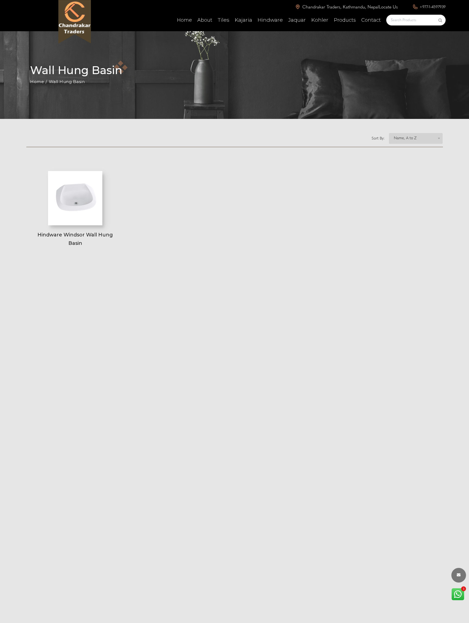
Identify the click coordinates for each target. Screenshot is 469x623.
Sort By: (378, 139)
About (204, 20)
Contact (371, 20)
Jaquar (297, 20)
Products (345, 20)
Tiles (223, 20)
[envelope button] (458, 575)
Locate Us (388, 7)
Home (184, 20)
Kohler (319, 20)
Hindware (270, 20)
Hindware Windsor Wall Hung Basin (75, 239)
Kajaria (243, 20)
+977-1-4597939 (432, 7)
